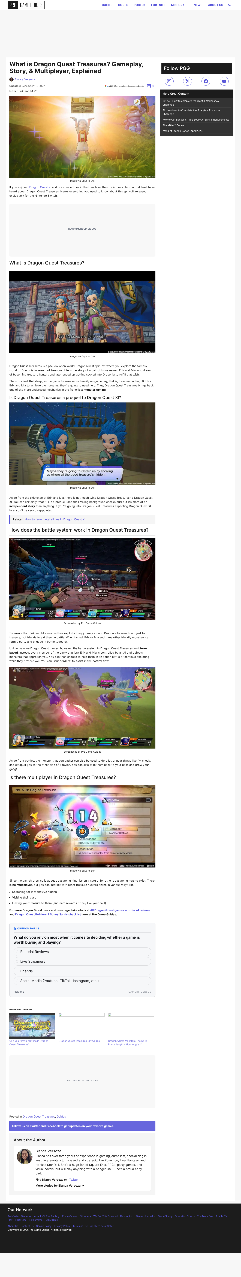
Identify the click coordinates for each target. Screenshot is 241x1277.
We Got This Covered (105, 1216)
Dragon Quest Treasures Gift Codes (79, 1040)
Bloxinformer (36, 1219)
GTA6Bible (52, 1219)
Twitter (35, 1126)
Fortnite (158, 5)
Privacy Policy (62, 1225)
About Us (215, 5)
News (198, 5)
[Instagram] (169, 81)
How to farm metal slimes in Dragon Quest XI (55, 519)
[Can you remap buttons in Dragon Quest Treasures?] (32, 1026)
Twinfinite (13, 1216)
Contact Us (27, 1225)
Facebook (53, 1126)
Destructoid (127, 1216)
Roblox (140, 5)
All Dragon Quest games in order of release (120, 910)
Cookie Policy (44, 1225)
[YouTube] (224, 81)
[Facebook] (205, 81)
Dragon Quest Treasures (39, 1116)
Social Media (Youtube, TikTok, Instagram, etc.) (59, 981)
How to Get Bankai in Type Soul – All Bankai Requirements (195, 119)
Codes (123, 5)
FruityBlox (20, 1219)
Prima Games (69, 1216)
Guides (107, 5)
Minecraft (179, 5)
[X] (187, 81)
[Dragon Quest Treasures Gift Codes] (82, 1026)
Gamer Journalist (145, 1216)
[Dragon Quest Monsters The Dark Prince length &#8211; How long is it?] (131, 1026)
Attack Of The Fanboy (47, 1216)
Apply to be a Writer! (102, 1225)
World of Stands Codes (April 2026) (182, 130)
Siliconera (85, 1216)
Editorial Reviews (34, 952)
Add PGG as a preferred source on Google (126, 86)
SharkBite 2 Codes (173, 125)
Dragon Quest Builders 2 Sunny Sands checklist (48, 914)
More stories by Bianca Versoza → (59, 1185)
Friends (26, 971)
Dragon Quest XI (40, 187)
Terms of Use (80, 1225)
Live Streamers (32, 961)
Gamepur (26, 1216)
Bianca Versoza (25, 79)
